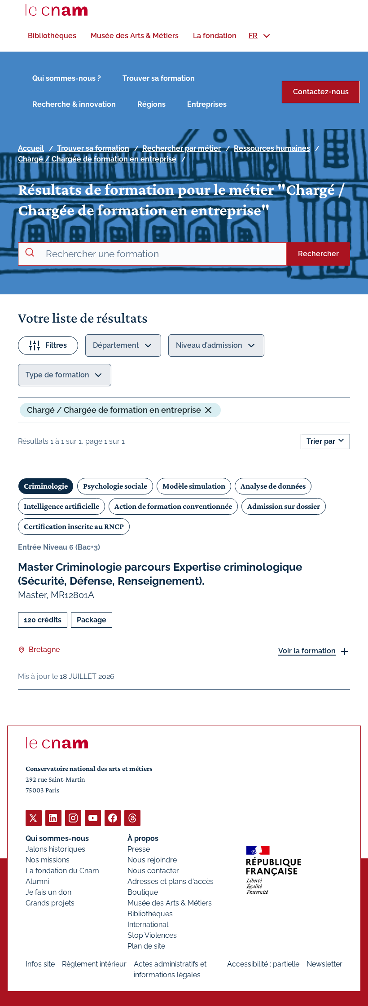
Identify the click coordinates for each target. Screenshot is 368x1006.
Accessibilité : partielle (263, 964)
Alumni (37, 881)
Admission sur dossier (283, 506)
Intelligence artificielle (61, 506)
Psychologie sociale (115, 485)
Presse (138, 849)
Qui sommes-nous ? (66, 78)
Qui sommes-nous (57, 838)
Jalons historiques (55, 849)
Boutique (142, 892)
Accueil (31, 148)
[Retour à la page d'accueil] (56, 10)
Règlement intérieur (94, 964)
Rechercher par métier (181, 148)
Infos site (40, 964)
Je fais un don (48, 892)
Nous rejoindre (152, 860)
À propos (142, 838)
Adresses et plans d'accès (170, 881)
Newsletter (324, 964)
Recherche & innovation (74, 104)
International (147, 924)
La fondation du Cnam (62, 870)
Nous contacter (153, 870)
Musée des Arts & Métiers (169, 903)
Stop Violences (152, 935)
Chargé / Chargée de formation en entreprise (97, 159)
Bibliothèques (150, 914)
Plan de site (146, 946)
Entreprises (207, 104)
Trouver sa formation (159, 78)
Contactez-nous (321, 91)
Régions (151, 104)
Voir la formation (307, 651)
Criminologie (46, 485)
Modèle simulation (193, 485)
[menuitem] (52, 35)
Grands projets (50, 903)
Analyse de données (273, 485)
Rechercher (318, 253)
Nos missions (48, 860)
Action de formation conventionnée (173, 506)
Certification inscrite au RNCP (74, 526)
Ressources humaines (272, 148)
